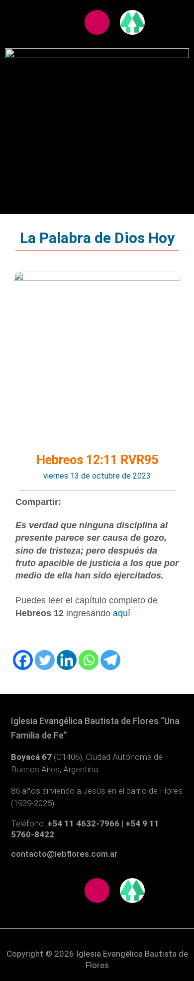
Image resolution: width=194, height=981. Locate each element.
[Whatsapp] (88, 660)
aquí (121, 613)
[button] (97, 98)
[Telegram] (110, 660)
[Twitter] (45, 660)
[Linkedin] (67, 660)
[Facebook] (23, 660)
